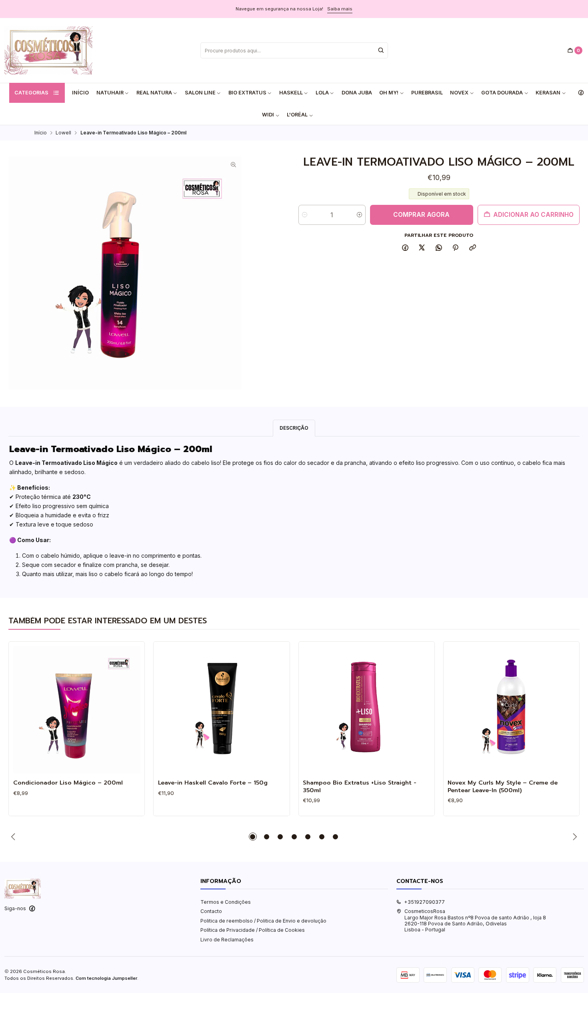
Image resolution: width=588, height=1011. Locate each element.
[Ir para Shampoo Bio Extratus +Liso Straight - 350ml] (366, 709)
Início (80, 93)
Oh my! (388, 93)
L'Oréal (297, 115)
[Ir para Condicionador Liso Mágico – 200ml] (76, 709)
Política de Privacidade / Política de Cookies (252, 930)
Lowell (63, 132)
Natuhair (110, 93)
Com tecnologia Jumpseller (106, 978)
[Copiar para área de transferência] (473, 248)
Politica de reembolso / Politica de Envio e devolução (263, 921)
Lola (322, 93)
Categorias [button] (31, 93)
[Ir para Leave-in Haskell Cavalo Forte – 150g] (221, 709)
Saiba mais (339, 9)
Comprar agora (421, 214)
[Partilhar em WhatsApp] (439, 248)
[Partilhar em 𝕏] (422, 248)
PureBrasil (427, 93)
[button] (253, 836)
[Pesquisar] (381, 50)
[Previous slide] (14, 836)
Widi (268, 115)
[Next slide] (574, 836)
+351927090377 (424, 902)
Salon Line (200, 93)
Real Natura (154, 93)
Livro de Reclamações (227, 940)
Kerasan (548, 93)
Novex (459, 93)
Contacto (211, 911)
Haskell (291, 93)
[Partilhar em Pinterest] (456, 248)
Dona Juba (357, 93)
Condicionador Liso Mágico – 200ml (68, 783)
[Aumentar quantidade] (359, 214)
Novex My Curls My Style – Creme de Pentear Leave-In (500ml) (503, 786)
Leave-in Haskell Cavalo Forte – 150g (213, 783)
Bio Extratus (247, 93)
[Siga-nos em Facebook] (581, 93)
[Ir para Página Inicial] (48, 50)
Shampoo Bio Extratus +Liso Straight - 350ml (359, 786)
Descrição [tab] (294, 428)
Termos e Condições (225, 902)
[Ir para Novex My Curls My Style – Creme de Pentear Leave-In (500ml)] (511, 709)
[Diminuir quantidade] (304, 214)
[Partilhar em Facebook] (405, 248)
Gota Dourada (502, 93)
